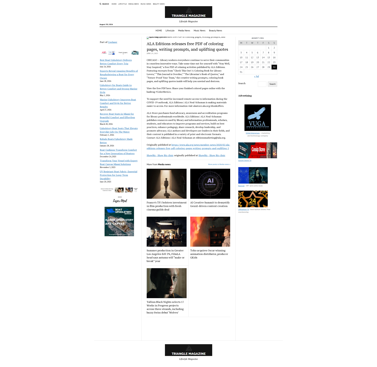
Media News (133, 4)
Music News (146, 4)
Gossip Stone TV (244, 160)
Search (241, 83)
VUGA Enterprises (253, 133)
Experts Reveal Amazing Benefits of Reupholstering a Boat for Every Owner (119, 74)
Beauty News (159, 4)
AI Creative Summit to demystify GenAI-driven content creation (210, 204)
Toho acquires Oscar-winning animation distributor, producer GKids (209, 254)
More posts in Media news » (219, 164)
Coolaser (112, 42)
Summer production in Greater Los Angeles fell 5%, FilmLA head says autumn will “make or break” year (165, 256)
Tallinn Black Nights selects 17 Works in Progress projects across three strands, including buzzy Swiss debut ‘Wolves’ (165, 307)
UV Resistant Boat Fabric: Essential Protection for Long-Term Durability (118, 175)
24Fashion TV (243, 209)
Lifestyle (122, 4)
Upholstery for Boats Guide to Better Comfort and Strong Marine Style (118, 89)
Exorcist (241, 186)
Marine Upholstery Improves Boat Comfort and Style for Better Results (118, 103)
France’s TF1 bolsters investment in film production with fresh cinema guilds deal (167, 206)
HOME (114, 4)
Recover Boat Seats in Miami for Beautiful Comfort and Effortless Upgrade (117, 117)
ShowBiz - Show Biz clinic (160, 155)
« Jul (256, 76)
